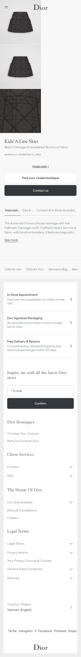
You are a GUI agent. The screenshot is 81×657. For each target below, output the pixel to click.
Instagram (26, 631)
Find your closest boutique (40, 178)
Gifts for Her (13, 269)
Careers (12, 518)
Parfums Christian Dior (23, 441)
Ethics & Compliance (21, 510)
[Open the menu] (8, 7)
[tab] (12, 210)
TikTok (12, 631)
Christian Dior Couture (22, 433)
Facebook (45, 631)
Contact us (40, 190)
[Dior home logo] (40, 7)
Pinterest (60, 631)
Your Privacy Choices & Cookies (29, 560)
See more (11, 240)
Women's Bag (58, 269)
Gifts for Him (35, 269)
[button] (20, 22)
